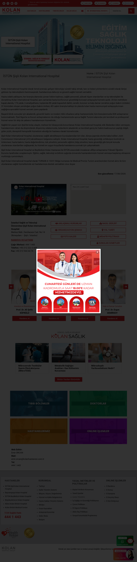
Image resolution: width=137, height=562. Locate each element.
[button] (97, 252)
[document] (68, 281)
